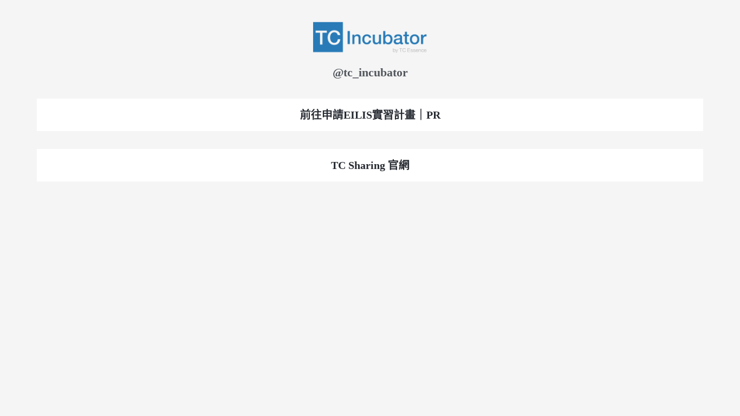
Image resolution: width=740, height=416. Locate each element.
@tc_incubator (370, 72)
